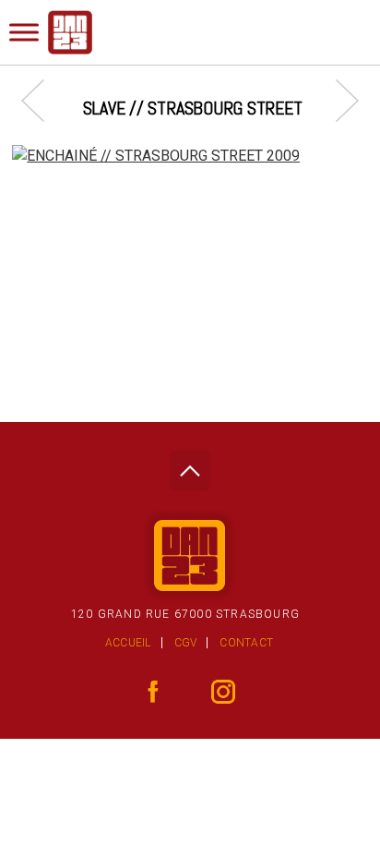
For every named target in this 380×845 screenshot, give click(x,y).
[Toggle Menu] (24, 32)
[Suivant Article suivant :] (338, 100)
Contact (246, 642)
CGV (185, 642)
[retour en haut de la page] (189, 466)
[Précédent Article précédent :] (42, 100)
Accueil (128, 642)
